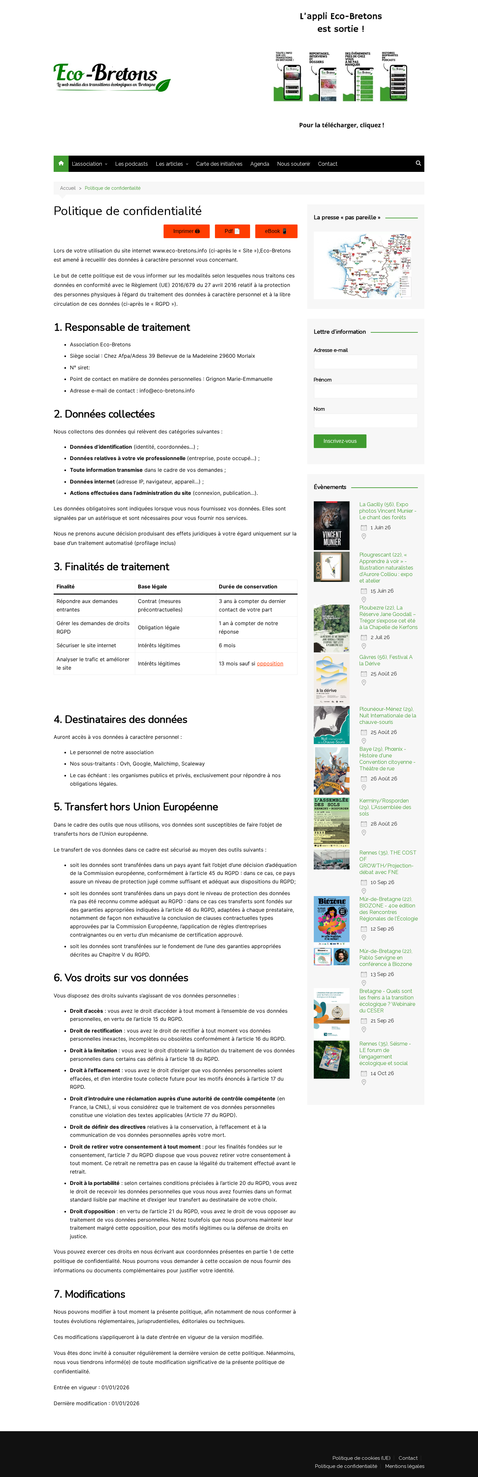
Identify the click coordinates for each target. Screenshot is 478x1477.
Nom (319, 409)
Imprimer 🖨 (186, 231)
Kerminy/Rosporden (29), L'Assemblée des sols (385, 807)
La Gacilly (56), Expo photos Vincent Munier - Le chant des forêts (388, 510)
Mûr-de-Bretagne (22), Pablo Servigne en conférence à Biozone (385, 957)
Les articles (169, 164)
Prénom (323, 380)
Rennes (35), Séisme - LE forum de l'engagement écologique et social (385, 1053)
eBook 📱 (276, 231)
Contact (328, 164)
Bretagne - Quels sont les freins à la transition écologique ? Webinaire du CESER (387, 1001)
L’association (87, 164)
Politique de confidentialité (346, 1466)
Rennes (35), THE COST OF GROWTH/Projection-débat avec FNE (388, 862)
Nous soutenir (293, 164)
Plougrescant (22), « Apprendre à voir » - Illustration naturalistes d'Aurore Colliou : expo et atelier (386, 568)
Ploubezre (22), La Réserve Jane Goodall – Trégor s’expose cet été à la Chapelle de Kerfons (388, 617)
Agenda (259, 164)
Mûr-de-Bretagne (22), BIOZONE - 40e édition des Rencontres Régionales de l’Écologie (388, 909)
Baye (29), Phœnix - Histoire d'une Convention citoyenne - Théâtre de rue (387, 759)
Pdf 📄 (232, 231)
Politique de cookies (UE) (362, 1458)
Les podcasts (131, 164)
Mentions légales (404, 1466)
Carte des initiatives (219, 164)
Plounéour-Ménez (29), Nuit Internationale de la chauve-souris (387, 715)
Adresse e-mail (331, 350)
